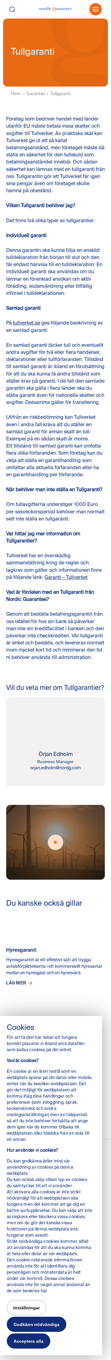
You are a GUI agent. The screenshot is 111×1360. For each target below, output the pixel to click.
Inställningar (26, 1307)
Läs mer (16, 982)
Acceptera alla (28, 1341)
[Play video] (55, 842)
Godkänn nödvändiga (37, 1324)
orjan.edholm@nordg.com (55, 767)
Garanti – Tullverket (66, 577)
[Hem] (55, 9)
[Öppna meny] (95, 9)
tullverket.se (26, 322)
